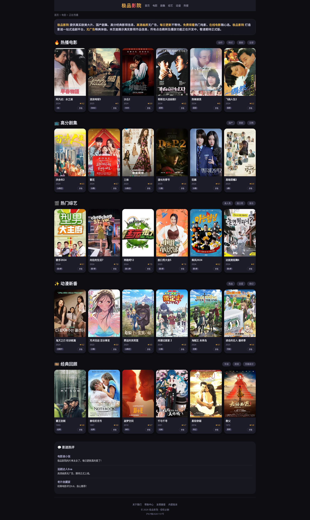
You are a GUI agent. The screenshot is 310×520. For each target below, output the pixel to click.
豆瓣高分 (249, 363)
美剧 (241, 122)
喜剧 (241, 42)
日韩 (251, 122)
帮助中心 (149, 504)
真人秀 (227, 203)
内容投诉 (172, 504)
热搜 (186, 5)
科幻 (231, 42)
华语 (226, 363)
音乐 (251, 203)
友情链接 (160, 504)
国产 (231, 122)
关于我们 (137, 504)
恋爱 (241, 283)
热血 (231, 283)
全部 (251, 42)
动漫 (178, 5)
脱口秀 (240, 203)
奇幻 (251, 283)
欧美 (237, 363)
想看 (81, 108)
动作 (220, 42)
